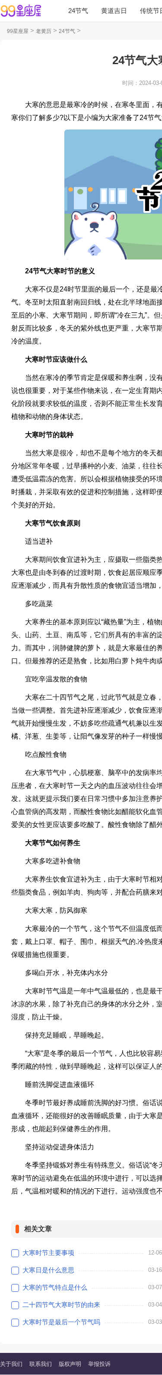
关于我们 (11, 1364)
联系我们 (40, 1364)
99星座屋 (18, 31)
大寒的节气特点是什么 (54, 1287)
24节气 (78, 10)
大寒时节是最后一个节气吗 (61, 1322)
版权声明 (70, 1364)
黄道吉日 (114, 10)
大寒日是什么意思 (48, 1270)
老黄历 (43, 31)
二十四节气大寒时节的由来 (61, 1304)
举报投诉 (99, 1364)
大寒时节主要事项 (48, 1252)
